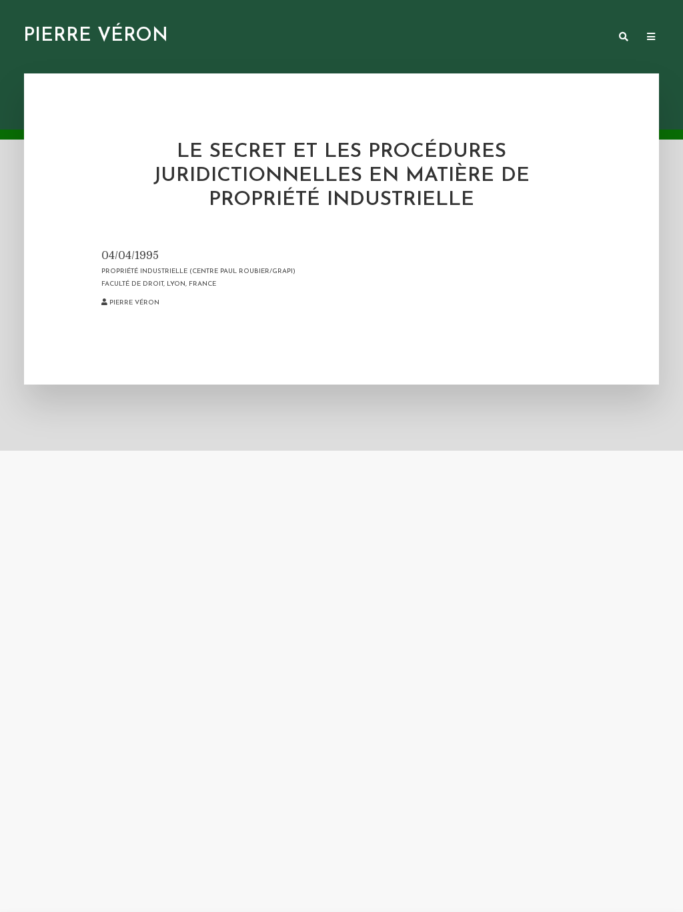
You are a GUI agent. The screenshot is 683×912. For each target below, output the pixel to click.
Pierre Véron (95, 36)
